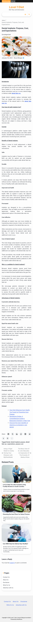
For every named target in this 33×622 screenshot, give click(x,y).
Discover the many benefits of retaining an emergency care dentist (19, 425)
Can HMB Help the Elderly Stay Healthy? (15, 544)
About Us (5, 580)
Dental (8, 442)
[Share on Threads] (7, 438)
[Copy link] (12, 438)
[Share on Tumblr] (3, 438)
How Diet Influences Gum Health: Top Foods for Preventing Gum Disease (20, 412)
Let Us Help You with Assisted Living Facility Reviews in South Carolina (14, 485)
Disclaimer (6, 582)
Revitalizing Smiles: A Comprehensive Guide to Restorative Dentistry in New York (20, 419)
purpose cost (19, 444)
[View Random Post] (25, 14)
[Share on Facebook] (8, 434)
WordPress (19, 619)
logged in (12, 563)
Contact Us (6, 577)
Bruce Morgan (18, 58)
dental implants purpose (18, 442)
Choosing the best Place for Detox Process (16, 514)
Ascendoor (28, 617)
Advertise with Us (8, 588)
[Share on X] (12, 434)
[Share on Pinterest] (25, 434)
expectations (11, 444)
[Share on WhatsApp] (21, 434)
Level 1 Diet (16, 7)
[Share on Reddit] (29, 434)
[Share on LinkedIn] (16, 434)
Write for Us (6, 585)
